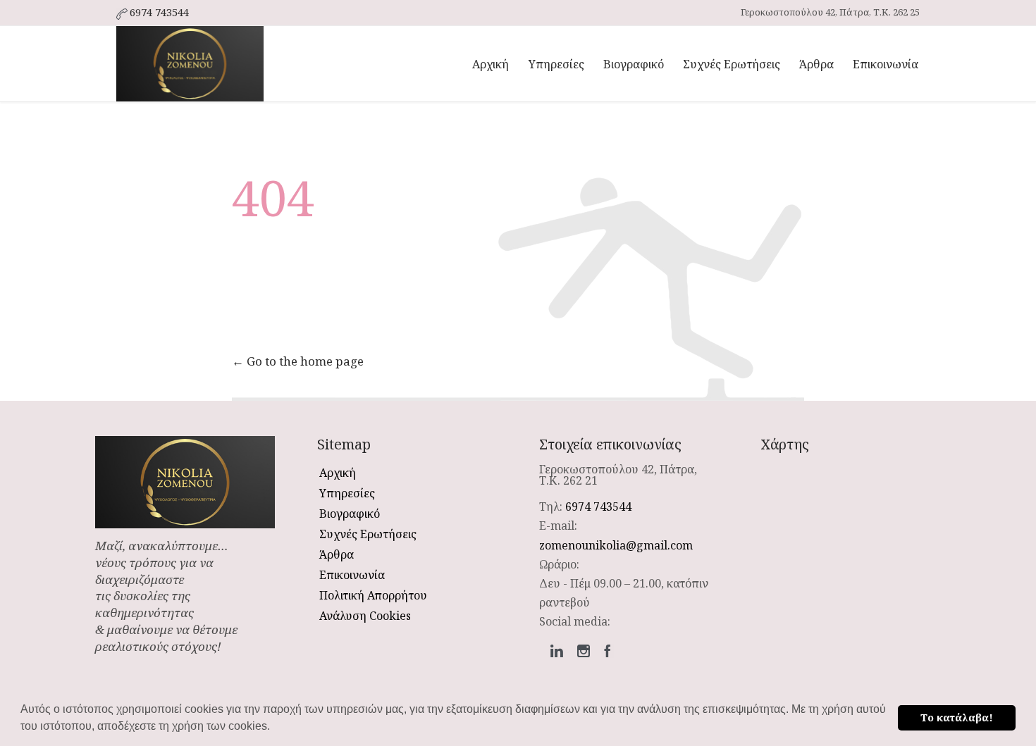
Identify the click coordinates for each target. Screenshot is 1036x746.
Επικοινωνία (352, 575)
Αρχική (337, 472)
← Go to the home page (298, 361)
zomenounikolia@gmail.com (616, 545)
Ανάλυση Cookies (365, 615)
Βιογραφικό (349, 513)
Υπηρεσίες (347, 493)
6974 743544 (598, 506)
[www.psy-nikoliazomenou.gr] (190, 63)
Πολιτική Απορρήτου (373, 595)
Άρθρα (336, 554)
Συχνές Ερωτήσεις (368, 534)
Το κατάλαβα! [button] (956, 717)
